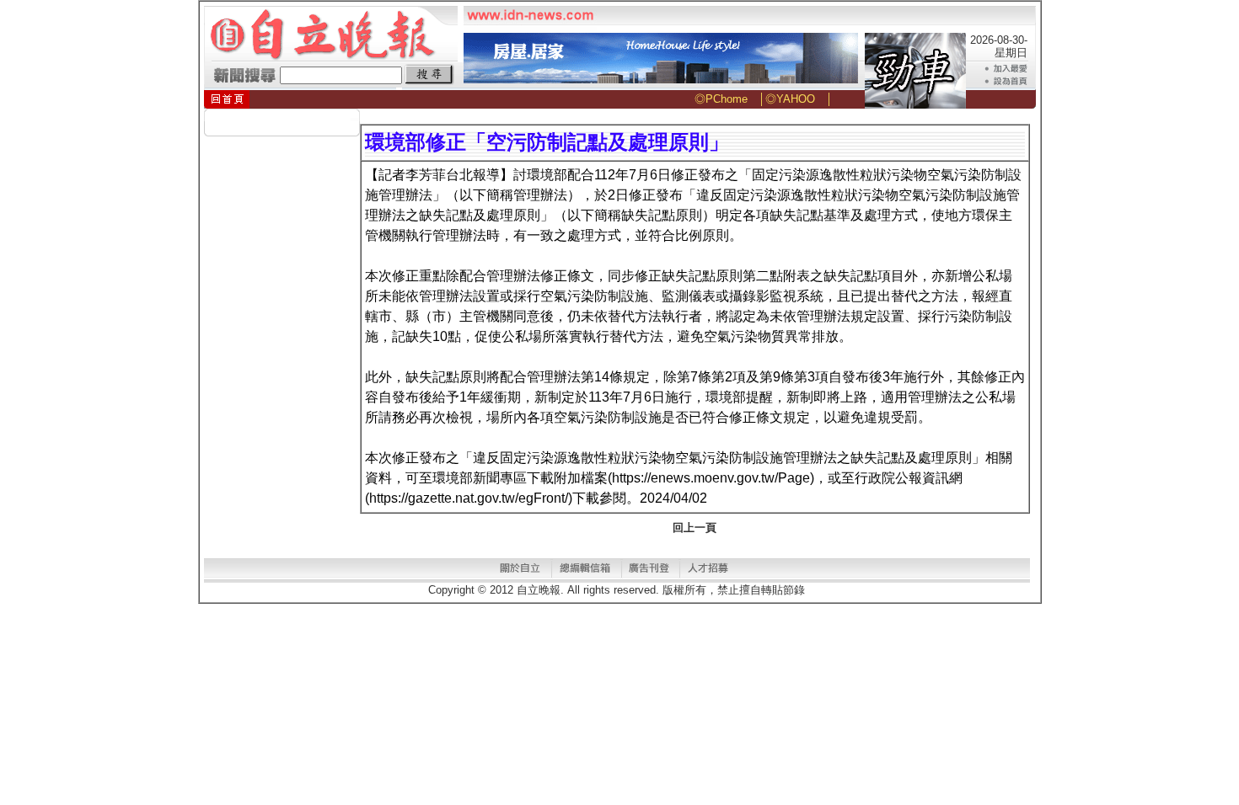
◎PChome (721, 99)
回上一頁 (694, 527)
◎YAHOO (790, 99)
